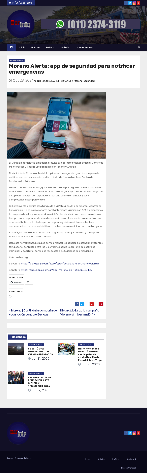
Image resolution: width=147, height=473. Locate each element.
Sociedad (65, 47)
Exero (29, 458)
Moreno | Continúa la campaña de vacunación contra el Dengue (33, 312)
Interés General (85, 47)
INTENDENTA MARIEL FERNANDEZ (55, 81)
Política (50, 47)
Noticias (35, 47)
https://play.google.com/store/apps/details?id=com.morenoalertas (60, 263)
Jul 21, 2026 (91, 364)
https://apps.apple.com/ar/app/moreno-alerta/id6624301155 (56, 270)
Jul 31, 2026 (41, 358)
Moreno (78, 81)
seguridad (89, 81)
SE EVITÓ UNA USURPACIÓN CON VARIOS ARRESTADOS (40, 351)
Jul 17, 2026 (41, 390)
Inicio (22, 47)
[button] (139, 47)
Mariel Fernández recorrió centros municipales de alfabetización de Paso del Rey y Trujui (90, 354)
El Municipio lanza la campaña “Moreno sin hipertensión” (79, 312)
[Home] (11, 47)
